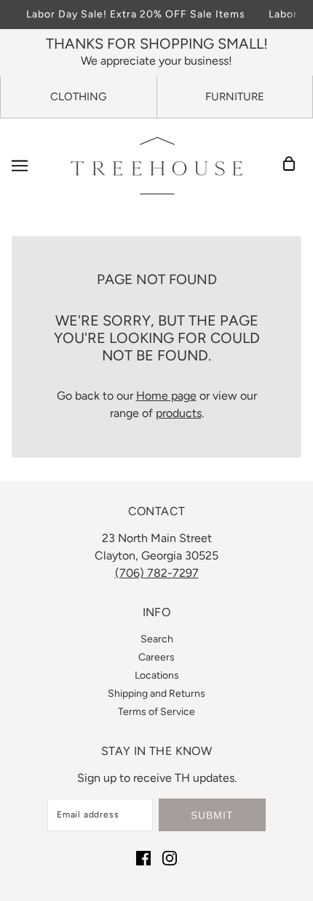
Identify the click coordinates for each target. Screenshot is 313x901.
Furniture (234, 96)
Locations (157, 675)
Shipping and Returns (156, 693)
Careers (156, 657)
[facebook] (143, 857)
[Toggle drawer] (20, 165)
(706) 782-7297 (157, 573)
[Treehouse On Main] (156, 165)
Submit (212, 815)
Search (156, 639)
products (179, 413)
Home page (166, 396)
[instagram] (169, 857)
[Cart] (293, 166)
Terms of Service (156, 712)
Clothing (78, 96)
